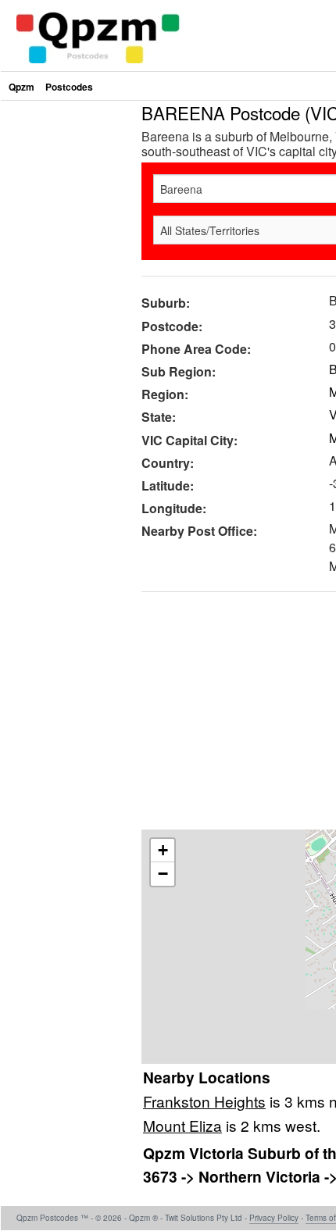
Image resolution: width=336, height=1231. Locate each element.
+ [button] (163, 850)
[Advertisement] (67, 339)
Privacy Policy (273, 1217)
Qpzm (21, 87)
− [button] (163, 873)
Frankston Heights (204, 1100)
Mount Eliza (182, 1125)
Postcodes (69, 87)
